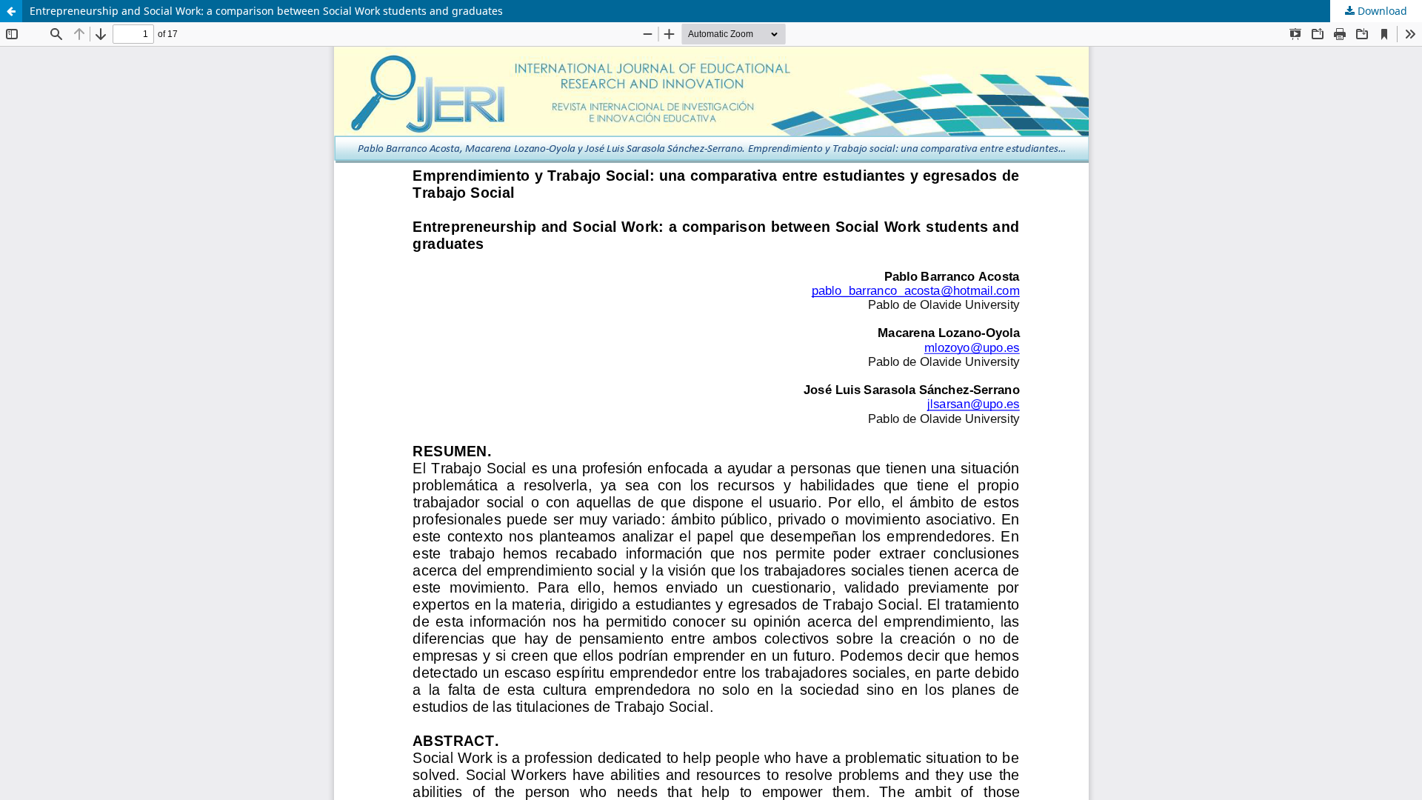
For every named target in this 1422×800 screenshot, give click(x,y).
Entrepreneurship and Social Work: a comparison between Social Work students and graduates (266, 11)
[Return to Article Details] (11, 11)
